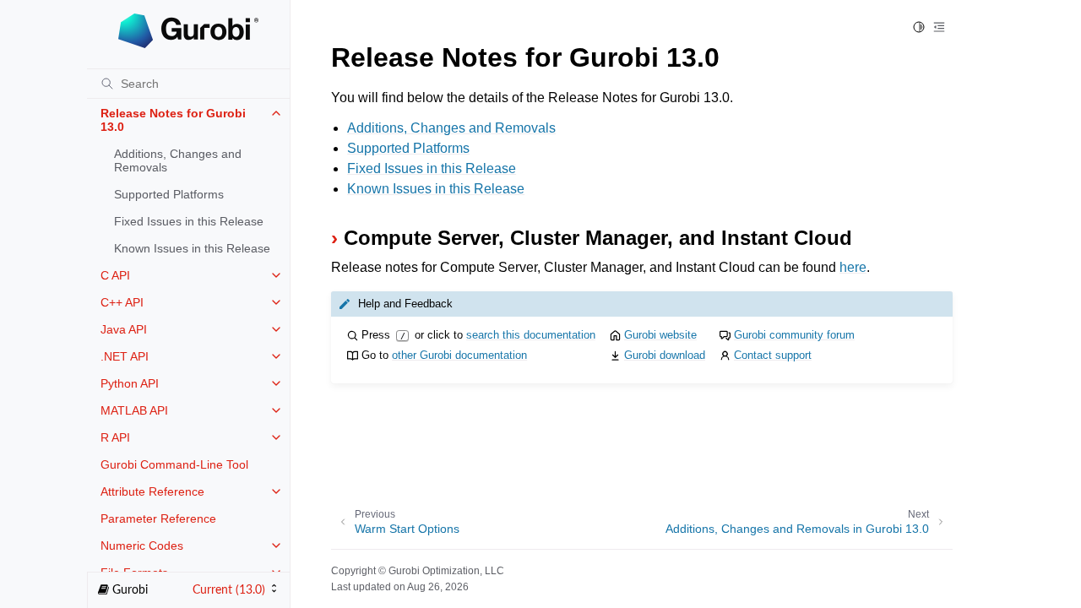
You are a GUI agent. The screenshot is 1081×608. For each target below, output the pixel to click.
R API (115, 437)
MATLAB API (134, 410)
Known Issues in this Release (192, 248)
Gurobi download (664, 355)
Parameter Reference (158, 518)
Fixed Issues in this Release (188, 221)
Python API (129, 383)
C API (115, 275)
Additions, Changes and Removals (178, 160)
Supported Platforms (169, 194)
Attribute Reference (152, 491)
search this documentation (530, 334)
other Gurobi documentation (459, 355)
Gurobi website (660, 334)
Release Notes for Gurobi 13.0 (173, 119)
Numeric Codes (141, 545)
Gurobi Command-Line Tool (174, 464)
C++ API (122, 302)
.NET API (124, 356)
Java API (123, 329)
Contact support (773, 355)
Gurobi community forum (794, 334)
